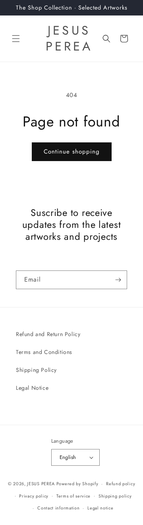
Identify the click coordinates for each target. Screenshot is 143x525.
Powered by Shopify (77, 483)
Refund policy (120, 483)
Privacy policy (33, 496)
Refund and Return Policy (48, 334)
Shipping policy (115, 496)
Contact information (58, 508)
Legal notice (100, 508)
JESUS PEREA (41, 483)
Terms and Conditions (44, 352)
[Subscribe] (118, 279)
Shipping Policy (36, 370)
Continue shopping (72, 151)
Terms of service (73, 496)
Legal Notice (32, 388)
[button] (16, 38)
